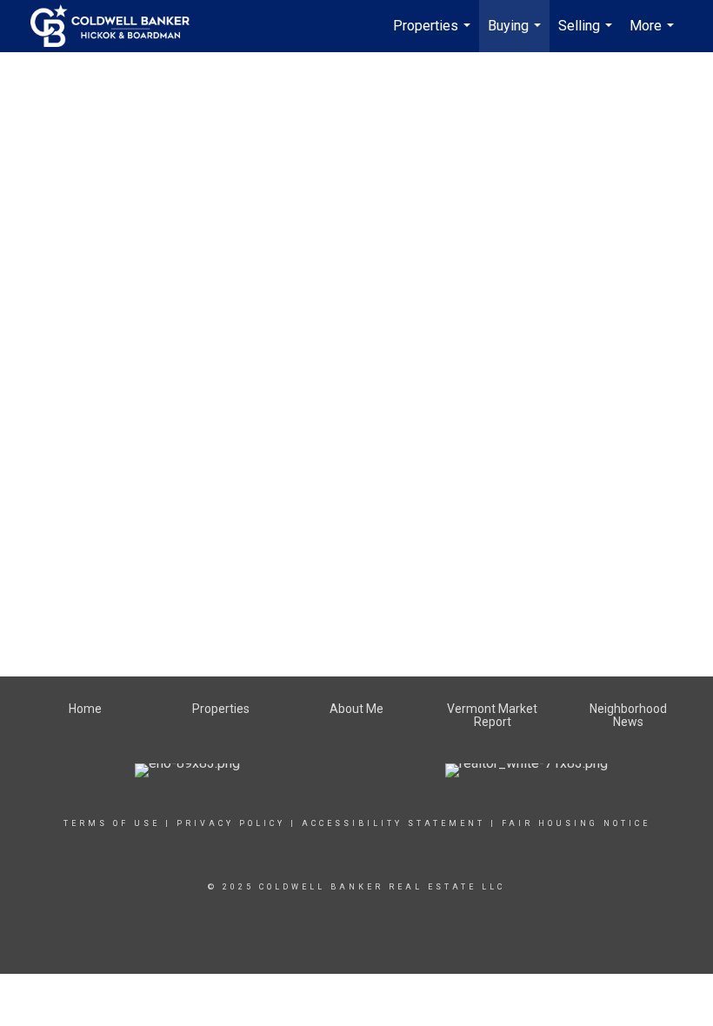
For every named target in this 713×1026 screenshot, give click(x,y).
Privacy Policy (231, 823)
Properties (434, 34)
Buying (516, 34)
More (654, 34)
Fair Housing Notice (576, 823)
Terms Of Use (111, 823)
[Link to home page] (118, 26)
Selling (587, 34)
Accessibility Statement (393, 823)
